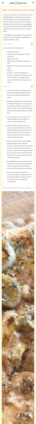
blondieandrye (8, 17)
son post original (26, 24)
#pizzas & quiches (27, 188)
